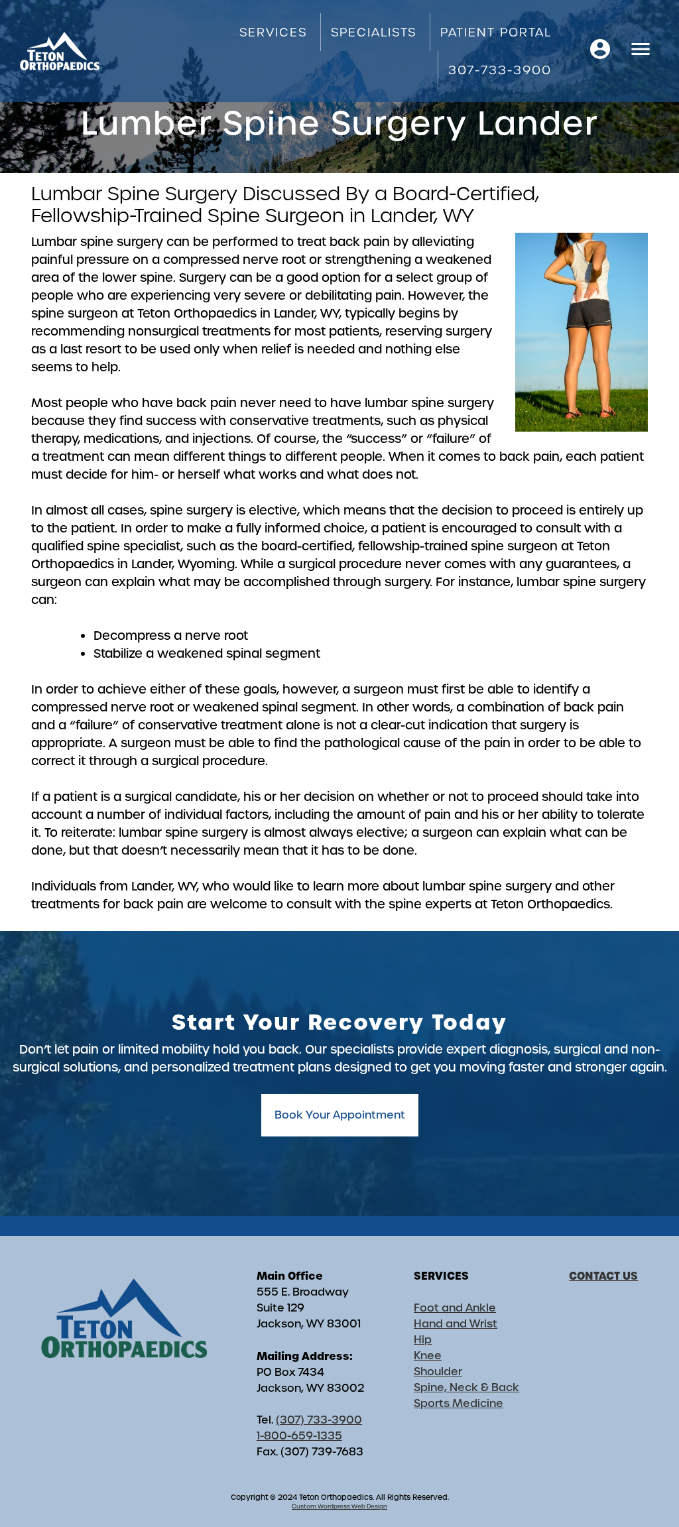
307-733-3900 (500, 70)
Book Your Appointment (340, 1115)
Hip (423, 1340)
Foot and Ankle (455, 1308)
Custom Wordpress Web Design (339, 1506)
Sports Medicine (458, 1403)
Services (273, 32)
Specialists (373, 32)
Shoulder (438, 1371)
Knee (428, 1356)
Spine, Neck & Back (466, 1387)
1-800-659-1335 (299, 1436)
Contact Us (603, 1275)
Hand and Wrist (455, 1324)
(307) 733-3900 (319, 1420)
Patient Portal (496, 32)
